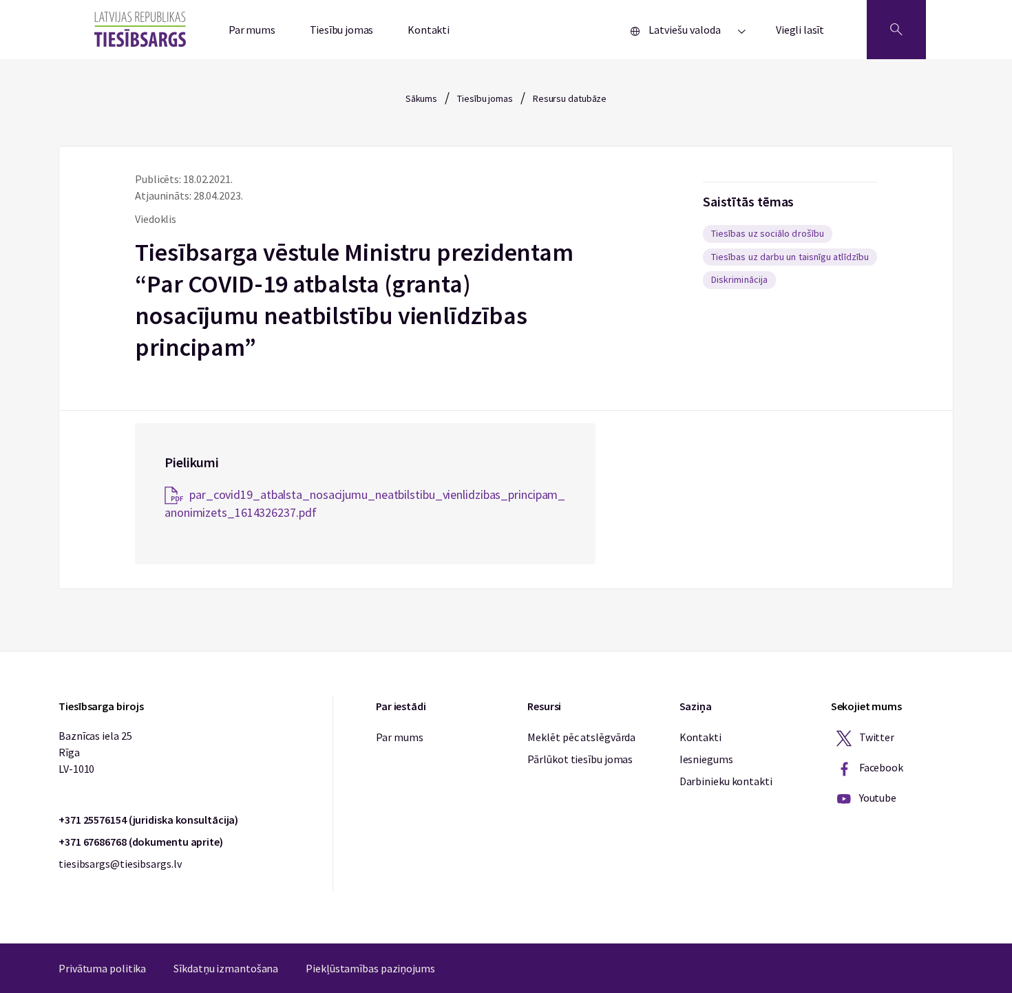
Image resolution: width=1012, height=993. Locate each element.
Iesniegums (706, 759)
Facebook (880, 767)
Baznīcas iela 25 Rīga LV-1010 (95, 752)
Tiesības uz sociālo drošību (767, 233)
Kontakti (429, 29)
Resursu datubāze (570, 98)
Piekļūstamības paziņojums (370, 968)
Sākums (421, 98)
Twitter (875, 737)
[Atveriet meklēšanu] (896, 29)
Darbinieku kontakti (725, 781)
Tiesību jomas (342, 29)
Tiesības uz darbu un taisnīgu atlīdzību (790, 256)
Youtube (876, 797)
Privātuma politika (102, 968)
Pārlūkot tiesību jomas (580, 759)
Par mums (252, 29)
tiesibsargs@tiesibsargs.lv (120, 864)
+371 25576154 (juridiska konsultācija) (148, 819)
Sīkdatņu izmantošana (225, 968)
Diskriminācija (739, 279)
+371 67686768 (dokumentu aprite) (141, 841)
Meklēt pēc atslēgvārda (581, 737)
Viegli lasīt (800, 29)
